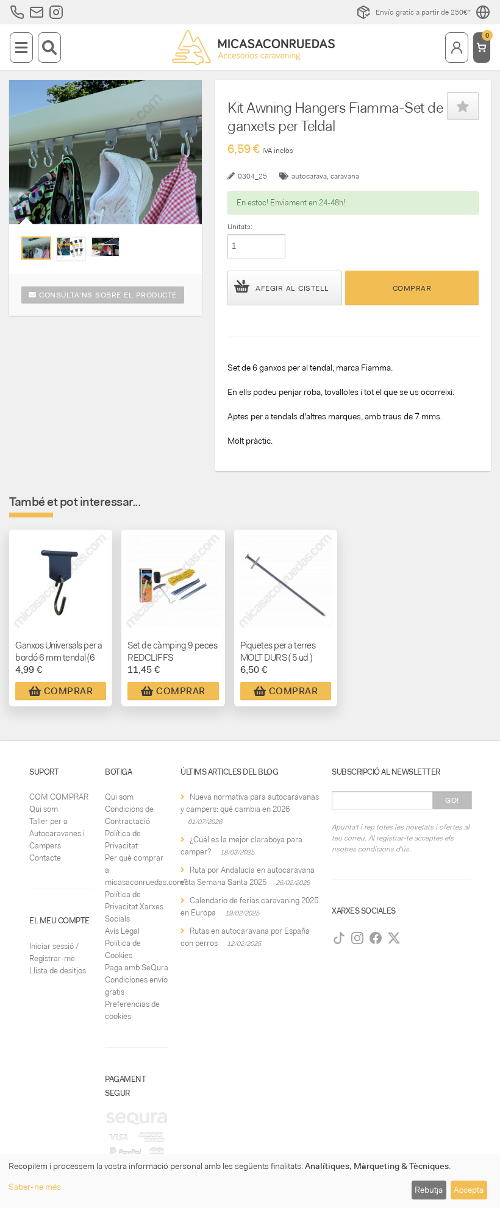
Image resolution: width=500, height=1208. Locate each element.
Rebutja (429, 1189)
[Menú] (21, 47)
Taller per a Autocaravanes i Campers (57, 833)
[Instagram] (357, 938)
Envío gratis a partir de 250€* (423, 12)
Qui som (43, 809)
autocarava (309, 176)
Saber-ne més (35, 1186)
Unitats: (239, 227)
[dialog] (250, 1181)
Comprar (412, 288)
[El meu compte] (456, 47)
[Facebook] (375, 938)
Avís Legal (122, 931)
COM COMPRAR (58, 797)
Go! (452, 800)
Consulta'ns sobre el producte (107, 295)
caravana (344, 176)
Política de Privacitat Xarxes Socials (134, 906)
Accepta (469, 1189)
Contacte (45, 858)
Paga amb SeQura (136, 967)
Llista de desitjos (57, 970)
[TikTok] (339, 938)
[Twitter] (394, 938)
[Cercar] (49, 47)
